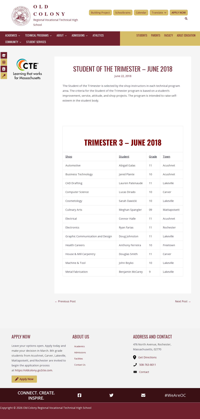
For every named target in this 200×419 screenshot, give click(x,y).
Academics (79, 346)
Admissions (80, 352)
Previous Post (65, 301)
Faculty (168, 35)
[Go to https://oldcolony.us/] (47, 16)
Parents (155, 35)
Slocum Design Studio (190, 407)
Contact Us (79, 364)
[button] (18, 35)
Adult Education (186, 35)
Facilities (78, 358)
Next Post (183, 301)
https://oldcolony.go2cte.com (33, 370)
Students (141, 35)
